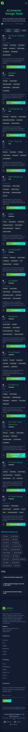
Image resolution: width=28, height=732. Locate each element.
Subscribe (6, 701)
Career (5, 651)
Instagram (14, 724)
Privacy (5, 675)
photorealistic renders (8, 295)
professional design (16, 192)
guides (5, 669)
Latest (24, 30)
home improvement (7, 334)
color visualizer (16, 327)
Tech (4, 643)
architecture (12, 48)
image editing (12, 221)
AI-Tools (11, 24)
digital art (17, 228)
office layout (14, 436)
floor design (6, 116)
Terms (4, 678)
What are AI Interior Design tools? (13, 577)
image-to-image (15, 189)
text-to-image (6, 192)
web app (5, 48)
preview (21, 512)
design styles (6, 123)
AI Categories (6, 667)
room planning (17, 439)
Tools (4, 664)
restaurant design (7, 439)
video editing (21, 221)
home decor (19, 478)
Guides (5, 654)
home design (13, 45)
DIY (14, 478)
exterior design (6, 87)
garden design (15, 87)
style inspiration (7, 478)
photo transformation (8, 228)
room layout (19, 120)
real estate (16, 264)
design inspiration (19, 334)
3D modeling (6, 51)
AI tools (5, 221)
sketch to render (7, 298)
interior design (20, 48)
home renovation (15, 123)
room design (13, 471)
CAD (21, 260)
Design (5, 646)
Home (5, 24)
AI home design (6, 186)
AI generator (19, 360)
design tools (6, 404)
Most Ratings (17, 30)
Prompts (5, 640)
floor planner (21, 45)
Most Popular (8, 30)
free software (14, 51)
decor (4, 512)
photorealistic (14, 260)
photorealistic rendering (8, 120)
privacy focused (6, 55)
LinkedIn (18, 722)
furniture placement (8, 331)
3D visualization (6, 158)
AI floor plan (14, 116)
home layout (6, 189)
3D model (12, 360)
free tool (5, 195)
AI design (5, 81)
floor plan (5, 152)
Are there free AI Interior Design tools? (12, 592)
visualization (6, 260)
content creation (7, 231)
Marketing (6, 648)
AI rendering (6, 90)
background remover (8, 225)
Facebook (8, 722)
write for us (6, 672)
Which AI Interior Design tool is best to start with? (13, 584)
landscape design (7, 84)
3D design (5, 45)
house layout (6, 436)
